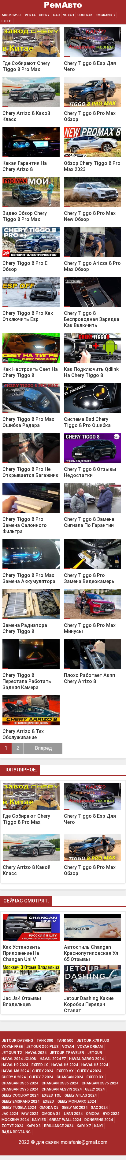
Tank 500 (65, 1040)
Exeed (48, 1101)
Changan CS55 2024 (20, 1083)
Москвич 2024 (15, 1120)
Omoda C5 (48, 1107)
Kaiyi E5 (39, 1120)
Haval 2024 (35, 1053)
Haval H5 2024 (94, 1065)
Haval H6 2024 (64, 1065)
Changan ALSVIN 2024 (62, 1089)
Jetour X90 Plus (42, 1046)
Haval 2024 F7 (53, 1059)
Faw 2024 (29, 1114)
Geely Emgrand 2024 (20, 1101)
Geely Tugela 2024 (19, 1107)
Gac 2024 (99, 1107)
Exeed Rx (95, 1077)
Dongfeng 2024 (98, 1120)
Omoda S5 (51, 1114)
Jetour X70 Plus (93, 1040)
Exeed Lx (39, 1065)
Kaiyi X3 (34, 1126)
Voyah (68, 15)
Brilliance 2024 (58, 1126)
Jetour (94, 1053)
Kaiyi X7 (84, 1126)
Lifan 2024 (73, 1114)
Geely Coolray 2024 (20, 1095)
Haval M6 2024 (15, 1071)
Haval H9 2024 (15, 1065)
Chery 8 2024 (14, 1077)
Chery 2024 (42, 1071)
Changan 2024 (70, 1077)
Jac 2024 (10, 1114)
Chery (44, 15)
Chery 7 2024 (41, 1077)
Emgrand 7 (105, 15)
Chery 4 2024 (89, 1071)
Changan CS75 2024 (100, 1083)
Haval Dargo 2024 (86, 1059)
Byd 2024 (111, 1114)
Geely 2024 (95, 1089)
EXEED (7, 21)
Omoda (92, 1114)
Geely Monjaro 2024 (76, 1101)
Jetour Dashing (17, 1040)
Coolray (84, 15)
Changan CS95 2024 (20, 1089)
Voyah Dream (90, 1046)
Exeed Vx (65, 1071)
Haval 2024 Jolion (19, 1059)
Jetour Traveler (67, 1053)
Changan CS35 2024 (60, 1083)
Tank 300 (44, 1040)
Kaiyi (98, 1126)
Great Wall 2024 (65, 1120)
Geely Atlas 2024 (81, 1095)
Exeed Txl (51, 1095)
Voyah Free (12, 1046)
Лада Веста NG (16, 1132)
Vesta (30, 15)
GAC (56, 15)
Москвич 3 (11, 15)
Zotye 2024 (12, 1126)
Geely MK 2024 (74, 1107)
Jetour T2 (12, 1053)
